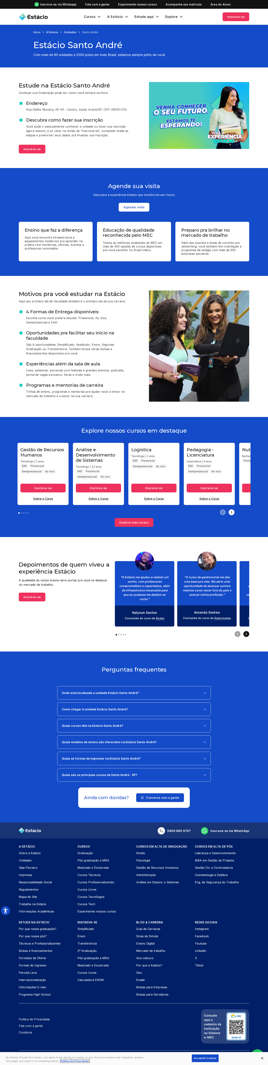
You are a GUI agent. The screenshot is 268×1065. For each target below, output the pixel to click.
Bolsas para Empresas (151, 987)
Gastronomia (222, 618)
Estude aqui (144, 17)
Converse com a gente (162, 797)
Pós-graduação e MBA (93, 860)
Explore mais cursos (134, 522)
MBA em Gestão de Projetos (214, 860)
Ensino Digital (145, 943)
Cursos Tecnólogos (90, 897)
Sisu (139, 972)
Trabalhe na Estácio (32, 904)
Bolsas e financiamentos (35, 951)
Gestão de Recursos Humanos (157, 867)
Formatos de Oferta (32, 958)
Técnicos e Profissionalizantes (40, 943)
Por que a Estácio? (149, 965)
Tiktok (199, 965)
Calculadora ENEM (90, 980)
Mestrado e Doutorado (93, 867)
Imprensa (25, 875)
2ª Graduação (87, 951)
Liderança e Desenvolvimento (215, 853)
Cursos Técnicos (89, 875)
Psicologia (143, 860)
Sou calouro (145, 958)
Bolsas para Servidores (152, 994)
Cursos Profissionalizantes (95, 882)
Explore (171, 17)
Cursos (90, 17)
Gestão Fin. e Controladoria (214, 867)
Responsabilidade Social (35, 882)
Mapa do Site (28, 897)
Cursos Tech (86, 904)
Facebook (202, 936)
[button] (134, 692)
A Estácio (115, 17)
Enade (140, 980)
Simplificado (85, 929)
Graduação (85, 853)
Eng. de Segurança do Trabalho (217, 882)
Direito (160, 618)
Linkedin (200, 951)
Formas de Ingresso (32, 965)
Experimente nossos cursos (96, 911)
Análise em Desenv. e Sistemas (157, 882)
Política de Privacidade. (75, 1061)
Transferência (87, 943)
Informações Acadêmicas (36, 911)
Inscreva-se (235, 17)
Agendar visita (133, 207)
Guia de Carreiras (148, 929)
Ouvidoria (25, 1032)
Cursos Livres (86, 889)
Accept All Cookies (205, 1058)
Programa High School (35, 994)
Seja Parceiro (28, 867)
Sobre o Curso (43, 498)
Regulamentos (28, 889)
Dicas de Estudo (147, 936)
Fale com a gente (31, 1026)
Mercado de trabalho (150, 951)
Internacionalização (32, 980)
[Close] (262, 1058)
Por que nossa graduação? (37, 929)
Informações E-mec (32, 987)
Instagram (202, 929)
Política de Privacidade (34, 1019)
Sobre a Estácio (30, 853)
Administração (146, 875)
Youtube (201, 943)
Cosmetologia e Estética (211, 875)
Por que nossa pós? (33, 936)
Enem (81, 936)
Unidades (25, 860)
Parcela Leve (28, 972)
